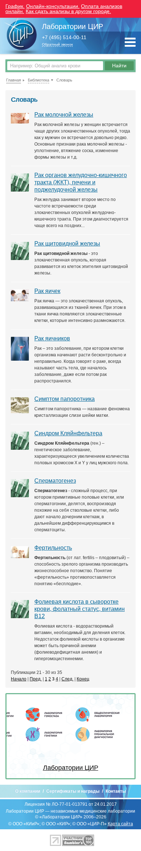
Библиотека (38, 80)
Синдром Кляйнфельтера (68, 433)
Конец (83, 679)
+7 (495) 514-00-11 (64, 37)
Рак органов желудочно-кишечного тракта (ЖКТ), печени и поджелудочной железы (80, 182)
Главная (13, 80)
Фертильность (53, 548)
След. (67, 679)
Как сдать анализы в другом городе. (68, 11)
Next (123, 736)
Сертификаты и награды (72, 791)
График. (15, 6)
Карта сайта (120, 823)
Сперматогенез (55, 481)
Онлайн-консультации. (53, 6)
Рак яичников (52, 338)
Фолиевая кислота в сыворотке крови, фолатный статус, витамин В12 (79, 609)
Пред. (36, 679)
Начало (18, 679)
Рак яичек (47, 291)
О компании (27, 791)
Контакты (116, 791)
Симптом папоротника (64, 399)
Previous (17, 736)
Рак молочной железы (63, 115)
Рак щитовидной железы (67, 243)
